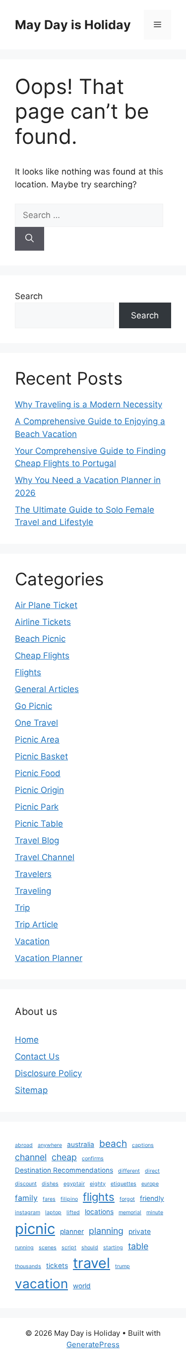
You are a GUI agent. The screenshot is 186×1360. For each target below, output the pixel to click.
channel (31, 1157)
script (69, 1247)
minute (154, 1212)
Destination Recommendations (64, 1170)
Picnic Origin (39, 790)
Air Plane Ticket (46, 605)
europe (150, 1184)
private (139, 1231)
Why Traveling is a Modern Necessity (88, 404)
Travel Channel (44, 857)
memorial (130, 1212)
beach (113, 1143)
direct (152, 1171)
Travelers (33, 874)
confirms (93, 1158)
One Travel (36, 723)
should (89, 1247)
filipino (69, 1199)
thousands (28, 1266)
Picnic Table (39, 824)
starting (113, 1247)
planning (106, 1231)
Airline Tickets (43, 622)
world (82, 1286)
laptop (53, 1212)
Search (29, 296)
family (26, 1198)
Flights (28, 672)
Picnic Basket (41, 756)
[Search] (29, 239)
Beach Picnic (40, 639)
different (129, 1171)
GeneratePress (93, 1344)
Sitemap (31, 1090)
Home (27, 1040)
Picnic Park (37, 807)
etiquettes (123, 1184)
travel (91, 1263)
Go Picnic (33, 706)
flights (99, 1196)
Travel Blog (37, 840)
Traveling (33, 891)
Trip (22, 908)
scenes (48, 1247)
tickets (57, 1266)
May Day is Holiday (73, 24)
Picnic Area (37, 740)
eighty (98, 1184)
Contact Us (37, 1056)
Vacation (32, 941)
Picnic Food (38, 773)
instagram (27, 1212)
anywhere (50, 1145)
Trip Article (36, 924)
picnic (35, 1228)
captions (143, 1145)
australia (80, 1144)
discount (26, 1184)
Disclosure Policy (48, 1073)
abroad (24, 1145)
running (24, 1247)
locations (99, 1212)
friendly (152, 1198)
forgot (127, 1199)
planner (72, 1231)
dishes (50, 1184)
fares (49, 1199)
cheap (64, 1157)
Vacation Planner (48, 958)
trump (122, 1266)
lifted (73, 1212)
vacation (41, 1283)
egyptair (74, 1184)
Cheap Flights (42, 655)
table (138, 1246)
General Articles (47, 689)
